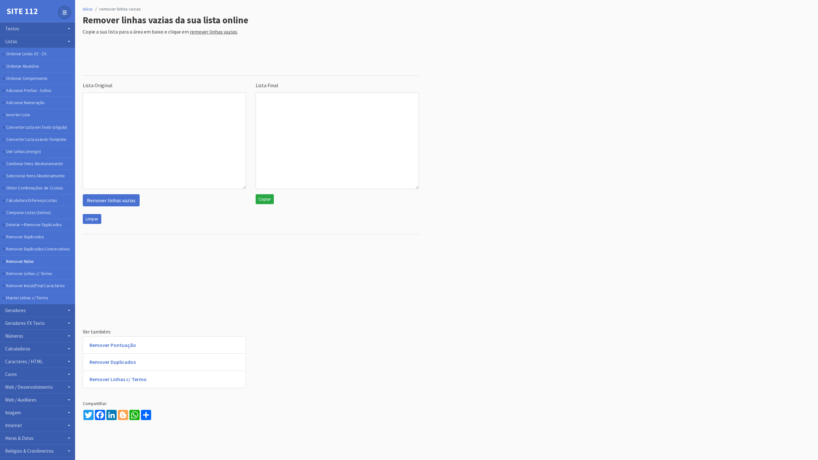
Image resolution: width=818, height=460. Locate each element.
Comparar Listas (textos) (28, 212)
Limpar (92, 219)
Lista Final (267, 85)
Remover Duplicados (25, 237)
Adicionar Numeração (25, 102)
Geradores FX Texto (25, 323)
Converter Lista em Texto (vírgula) (36, 127)
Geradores (15, 310)
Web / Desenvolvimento (29, 387)
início (88, 9)
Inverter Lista (18, 115)
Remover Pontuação (112, 345)
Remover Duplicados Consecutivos (38, 249)
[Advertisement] (199, 56)
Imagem (13, 413)
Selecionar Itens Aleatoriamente (35, 176)
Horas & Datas (19, 438)
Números (14, 336)
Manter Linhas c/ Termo (27, 298)
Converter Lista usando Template (36, 139)
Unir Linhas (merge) (23, 151)
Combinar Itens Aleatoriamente (34, 163)
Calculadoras (17, 349)
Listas (11, 41)
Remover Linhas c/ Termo (29, 273)
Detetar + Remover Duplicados (34, 224)
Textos (12, 29)
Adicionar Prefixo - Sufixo (28, 90)
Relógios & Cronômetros (29, 451)
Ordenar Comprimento (26, 78)
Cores (11, 374)
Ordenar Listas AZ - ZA (26, 54)
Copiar (265, 199)
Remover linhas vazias (111, 200)
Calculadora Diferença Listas (31, 200)
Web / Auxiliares (20, 400)
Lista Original (97, 85)
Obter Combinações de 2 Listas (34, 188)
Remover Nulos (20, 261)
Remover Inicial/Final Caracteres (35, 285)
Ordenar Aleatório (22, 66)
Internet (13, 425)
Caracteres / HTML (24, 361)
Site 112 (22, 11)
